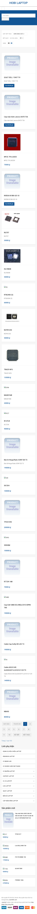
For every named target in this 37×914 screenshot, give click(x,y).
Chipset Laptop (8, 776)
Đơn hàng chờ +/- (19, 34)
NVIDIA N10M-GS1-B (11, 196)
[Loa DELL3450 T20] (6, 846)
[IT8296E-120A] (5, 880)
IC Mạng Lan (7, 761)
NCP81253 (8, 330)
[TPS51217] (5, 834)
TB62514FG (8, 369)
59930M (7, 545)
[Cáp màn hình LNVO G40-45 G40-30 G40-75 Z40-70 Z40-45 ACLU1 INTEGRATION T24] (8, 820)
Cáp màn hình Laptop (10, 801)
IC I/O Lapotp (7, 781)
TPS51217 (18, 834)
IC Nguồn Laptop (9, 771)
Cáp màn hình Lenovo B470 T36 (16, 117)
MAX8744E (8, 395)
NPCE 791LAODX (10, 157)
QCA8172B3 (18, 868)
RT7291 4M (8, 582)
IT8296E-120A (19, 880)
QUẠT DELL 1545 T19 (12, 77)
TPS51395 (8, 522)
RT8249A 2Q (8, 295)
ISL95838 (7, 269)
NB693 (6, 711)
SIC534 (6, 486)
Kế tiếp (16, 735)
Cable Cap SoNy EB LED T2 (14, 644)
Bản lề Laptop (8, 796)
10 (9, 735)
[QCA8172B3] (5, 868)
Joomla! (4, 902)
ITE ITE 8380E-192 (20, 857)
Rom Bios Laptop (9, 756)
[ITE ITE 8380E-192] (5, 857)
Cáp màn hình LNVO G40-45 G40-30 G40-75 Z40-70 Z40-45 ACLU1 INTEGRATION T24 (24, 816)
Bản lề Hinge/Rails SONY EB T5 (15, 460)
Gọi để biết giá (9, 85)
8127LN (7, 421)
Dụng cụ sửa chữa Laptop (12, 751)
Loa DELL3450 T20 (20, 845)
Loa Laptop (7, 786)
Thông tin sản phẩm (11, 63)
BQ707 (6, 233)
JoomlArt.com (13, 899)
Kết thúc (26, 735)
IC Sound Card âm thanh (11, 766)
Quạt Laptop (7, 791)
